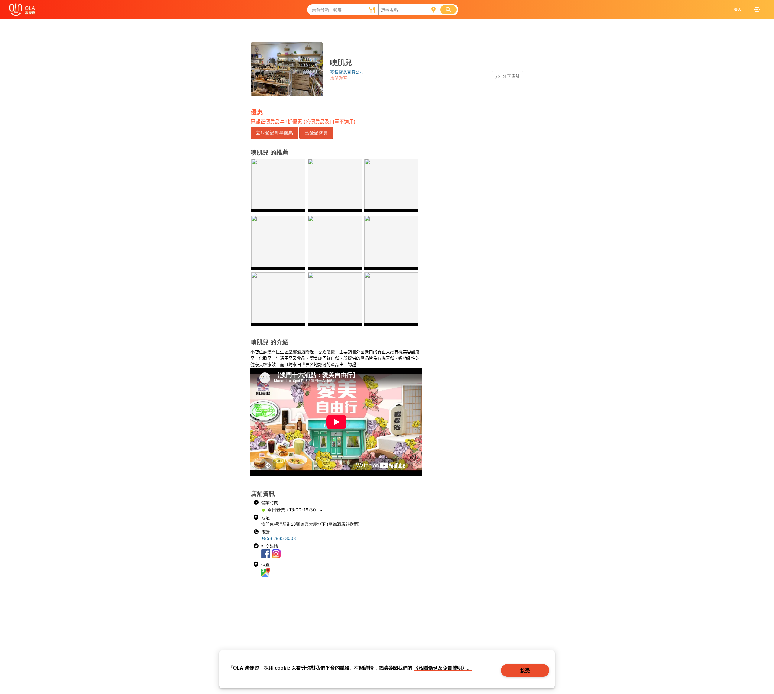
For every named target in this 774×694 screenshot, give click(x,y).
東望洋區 (338, 78)
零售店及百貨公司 (347, 71)
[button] (274, 133)
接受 (525, 670)
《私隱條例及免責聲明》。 (443, 667)
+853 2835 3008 (278, 538)
